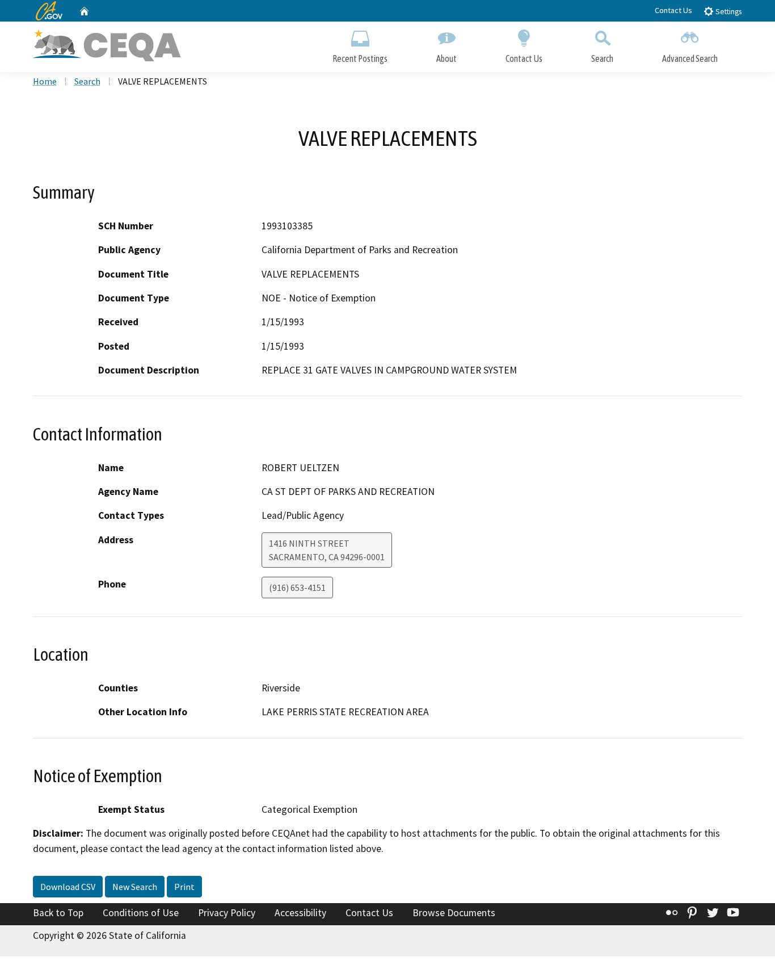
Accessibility (300, 913)
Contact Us (673, 10)
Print (184, 886)
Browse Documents (453, 913)
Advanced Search (690, 58)
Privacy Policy (226, 913)
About (446, 58)
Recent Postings (359, 58)
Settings (728, 11)
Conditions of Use (141, 913)
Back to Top (58, 913)
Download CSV (67, 886)
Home (45, 81)
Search (602, 58)
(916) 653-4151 (297, 587)
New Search (134, 886)
